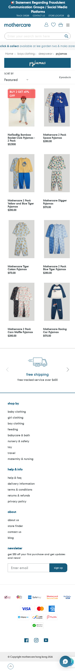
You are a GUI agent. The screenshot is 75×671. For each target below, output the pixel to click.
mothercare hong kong (34, 656)
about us (13, 520)
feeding (13, 429)
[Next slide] (68, 370)
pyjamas (61, 53)
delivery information (21, 483)
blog (11, 538)
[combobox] (37, 36)
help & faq (14, 478)
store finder (15, 526)
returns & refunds (19, 495)
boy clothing (16, 423)
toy (10, 447)
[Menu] (67, 24)
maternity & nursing (20, 459)
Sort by (8, 73)
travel (11, 453)
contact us (14, 532)
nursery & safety (18, 441)
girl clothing (15, 417)
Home (9, 53)
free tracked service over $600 (38, 380)
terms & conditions (20, 489)
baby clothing (17, 411)
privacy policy (17, 501)
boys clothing (26, 53)
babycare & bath (19, 435)
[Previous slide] (7, 370)
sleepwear (45, 53)
